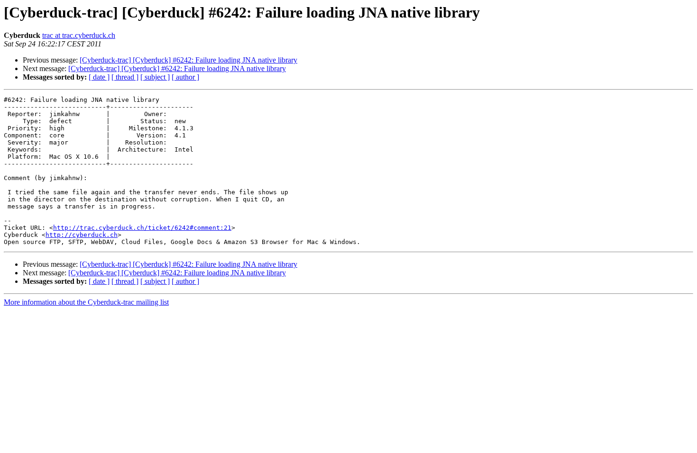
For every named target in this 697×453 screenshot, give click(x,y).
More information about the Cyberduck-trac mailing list (86, 302)
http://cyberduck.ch (82, 234)
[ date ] (99, 77)
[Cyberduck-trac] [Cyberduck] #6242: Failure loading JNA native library (188, 60)
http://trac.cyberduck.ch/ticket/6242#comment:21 (142, 227)
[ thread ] (124, 77)
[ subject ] (155, 77)
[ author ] (185, 77)
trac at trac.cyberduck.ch (78, 35)
